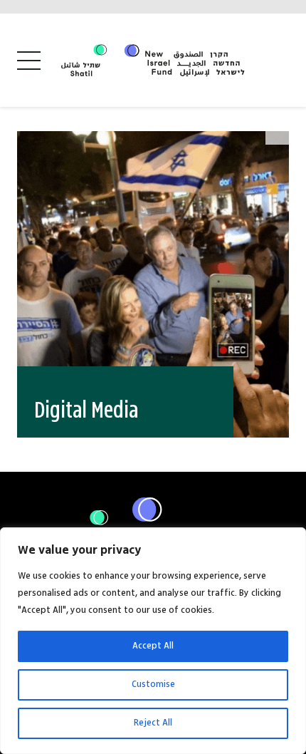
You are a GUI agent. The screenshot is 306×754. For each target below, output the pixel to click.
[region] (153, 640)
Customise (153, 684)
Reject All (153, 723)
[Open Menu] (29, 60)
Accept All (153, 646)
